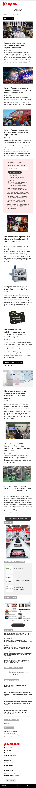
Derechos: (25, 199)
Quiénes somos (8, 765)
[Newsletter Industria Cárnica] (11, 609)
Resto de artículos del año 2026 (18, 518)
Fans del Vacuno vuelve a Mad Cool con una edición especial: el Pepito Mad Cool (17, 132)
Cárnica (18, 10)
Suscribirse (18, 625)
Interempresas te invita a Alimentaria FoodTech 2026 (16, 686)
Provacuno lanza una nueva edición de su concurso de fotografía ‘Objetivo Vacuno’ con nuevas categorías (17, 333)
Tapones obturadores (22, 571)
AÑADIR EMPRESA (10, 780)
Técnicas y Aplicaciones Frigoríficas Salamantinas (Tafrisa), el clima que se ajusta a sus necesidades (17, 447)
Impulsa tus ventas (9, 733)
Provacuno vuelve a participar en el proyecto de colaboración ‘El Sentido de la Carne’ (17, 239)
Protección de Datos (10, 770)
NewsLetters (8, 753)
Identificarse (8, 748)
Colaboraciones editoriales (12, 775)
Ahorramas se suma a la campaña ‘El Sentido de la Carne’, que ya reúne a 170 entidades (17, 648)
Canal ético (7, 760)
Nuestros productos (10, 763)
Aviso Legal (21, 185)
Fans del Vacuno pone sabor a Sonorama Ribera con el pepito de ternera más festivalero (17, 90)
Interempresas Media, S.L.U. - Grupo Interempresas (20, 786)
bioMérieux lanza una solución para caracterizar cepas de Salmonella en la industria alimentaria (16, 394)
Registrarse (7, 750)
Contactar (7, 758)
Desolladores (19, 589)
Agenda (6, 723)
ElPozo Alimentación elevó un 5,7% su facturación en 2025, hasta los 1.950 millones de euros (18, 642)
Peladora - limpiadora (22, 580)
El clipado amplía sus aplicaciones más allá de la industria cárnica (17, 288)
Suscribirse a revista (10, 755)
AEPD (11, 206)
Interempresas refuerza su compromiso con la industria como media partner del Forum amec (18, 703)
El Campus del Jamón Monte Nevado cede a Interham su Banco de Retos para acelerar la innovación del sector (17, 662)
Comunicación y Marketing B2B (13, 735)
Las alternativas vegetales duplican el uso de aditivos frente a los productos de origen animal (18, 694)
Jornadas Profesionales (10, 731)
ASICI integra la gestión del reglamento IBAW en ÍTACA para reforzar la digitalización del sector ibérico (18, 655)
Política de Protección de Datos (15, 187)
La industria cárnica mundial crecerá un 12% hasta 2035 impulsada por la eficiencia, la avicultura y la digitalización (17, 635)
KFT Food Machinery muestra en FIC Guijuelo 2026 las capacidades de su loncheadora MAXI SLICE (17, 488)
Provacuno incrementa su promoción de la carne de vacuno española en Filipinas (17, 45)
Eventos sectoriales (9, 737)
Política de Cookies (9, 773)
